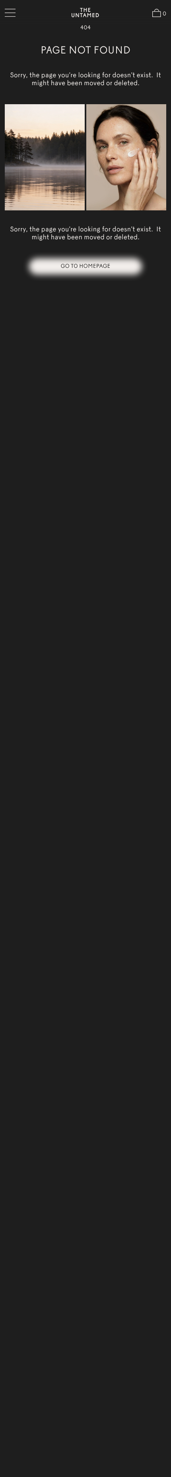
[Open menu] (10, 12)
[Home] (85, 12)
